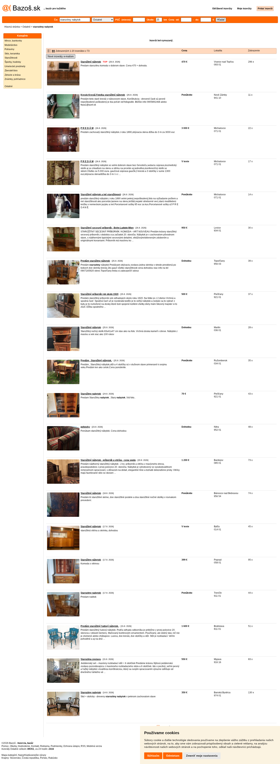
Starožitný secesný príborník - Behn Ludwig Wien (107, 227)
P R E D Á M (87, 128)
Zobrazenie (254, 50)
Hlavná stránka (12, 26)
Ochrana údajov (71, 746)
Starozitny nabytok (91, 593)
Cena (184, 50)
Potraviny (9, 49)
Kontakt (35, 746)
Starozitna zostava (91, 659)
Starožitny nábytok (91, 559)
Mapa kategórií (9, 755)
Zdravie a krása (13, 75)
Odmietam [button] (172, 755)
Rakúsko (53, 758)
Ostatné (26, 26)
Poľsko (43, 758)
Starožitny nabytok (91, 393)
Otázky (13, 746)
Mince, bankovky (13, 40)
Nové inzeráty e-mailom (61, 56)
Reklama (45, 746)
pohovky (85, 427)
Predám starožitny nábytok (95, 261)
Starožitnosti (11, 57)
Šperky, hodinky (13, 62)
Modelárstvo (11, 45)
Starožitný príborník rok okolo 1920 (99, 294)
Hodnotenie (24, 746)
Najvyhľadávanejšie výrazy (32, 755)
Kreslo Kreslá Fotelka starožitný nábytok (103, 95)
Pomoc (5, 746)
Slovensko (15, 758)
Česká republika (30, 758)
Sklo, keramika (12, 53)
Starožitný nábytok (91, 61)
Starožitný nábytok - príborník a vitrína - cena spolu (108, 460)
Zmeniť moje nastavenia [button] (202, 755)
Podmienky (56, 746)
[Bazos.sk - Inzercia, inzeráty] (21, 10)
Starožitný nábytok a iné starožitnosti (101, 194)
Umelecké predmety (15, 66)
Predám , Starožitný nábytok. (96, 360)
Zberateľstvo (11, 70)
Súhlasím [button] (153, 755)
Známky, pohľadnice (15, 79)
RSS (83, 746)
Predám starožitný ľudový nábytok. (100, 626)
